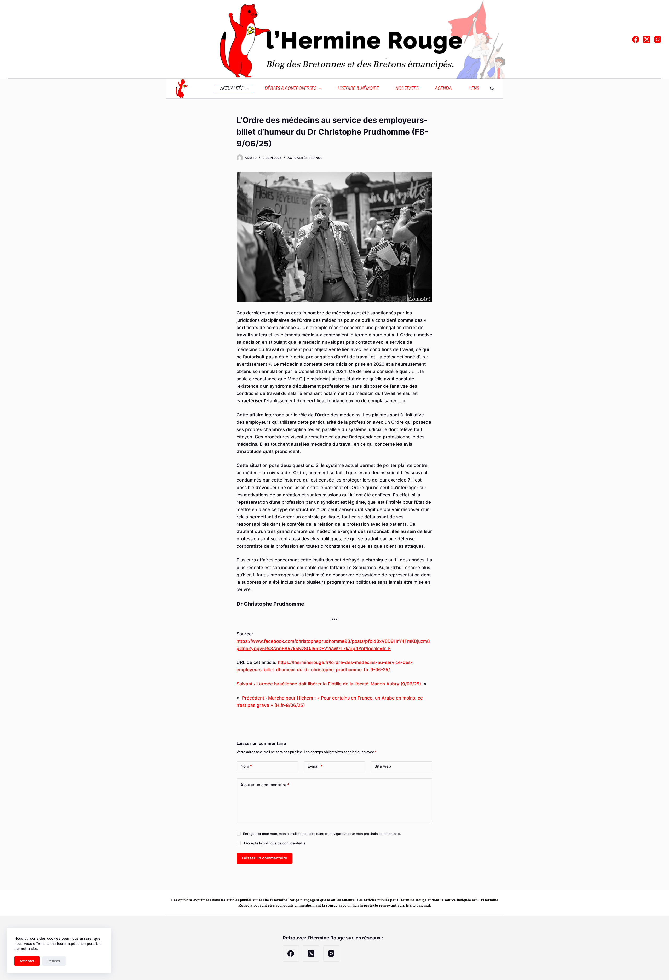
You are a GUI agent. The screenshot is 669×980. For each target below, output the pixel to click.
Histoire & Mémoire (358, 88)
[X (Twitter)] (646, 39)
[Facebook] (635, 39)
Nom (246, 766)
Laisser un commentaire (264, 858)
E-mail (315, 766)
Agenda (443, 88)
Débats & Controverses (290, 88)
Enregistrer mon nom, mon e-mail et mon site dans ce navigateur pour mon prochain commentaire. (322, 834)
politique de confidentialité (284, 843)
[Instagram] (657, 39)
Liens (473, 88)
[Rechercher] (492, 88)
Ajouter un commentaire (264, 784)
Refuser (54, 961)
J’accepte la (274, 843)
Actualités (232, 88)
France (315, 158)
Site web (382, 766)
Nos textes (407, 88)
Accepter (27, 961)
